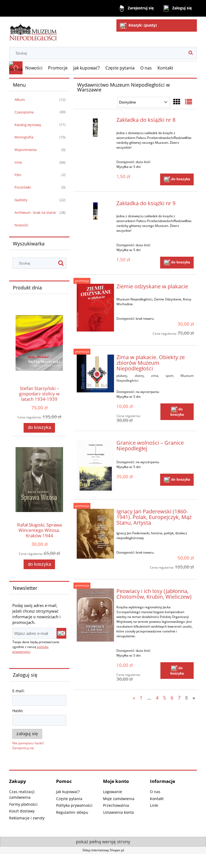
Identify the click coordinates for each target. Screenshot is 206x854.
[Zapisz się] (61, 633)
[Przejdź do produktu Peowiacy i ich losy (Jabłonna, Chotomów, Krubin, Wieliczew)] (95, 615)
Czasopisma (24, 112)
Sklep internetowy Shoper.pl (103, 850)
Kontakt (157, 798)
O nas (155, 791)
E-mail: (18, 690)
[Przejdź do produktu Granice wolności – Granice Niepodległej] (95, 467)
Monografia (23, 137)
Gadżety (21, 199)
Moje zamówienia (118, 798)
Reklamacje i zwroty (27, 817)
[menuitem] (34, 67)
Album (19, 99)
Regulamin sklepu (72, 812)
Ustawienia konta (118, 812)
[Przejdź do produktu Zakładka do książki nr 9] (95, 211)
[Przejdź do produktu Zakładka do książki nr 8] (95, 127)
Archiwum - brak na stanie (35, 212)
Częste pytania (69, 798)
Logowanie (112, 791)
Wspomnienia (25, 149)
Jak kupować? (68, 791)
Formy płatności (23, 804)
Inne (18, 162)
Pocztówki (22, 187)
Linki (154, 805)
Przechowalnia (116, 805)
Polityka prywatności (74, 805)
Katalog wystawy (27, 124)
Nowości (21, 225)
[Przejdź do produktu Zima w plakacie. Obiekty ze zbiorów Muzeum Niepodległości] (95, 373)
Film (17, 174)
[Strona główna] (33, 29)
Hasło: (17, 710)
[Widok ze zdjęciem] (176, 101)
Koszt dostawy (22, 810)
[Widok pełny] (188, 101)
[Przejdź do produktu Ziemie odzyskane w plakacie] (95, 308)
